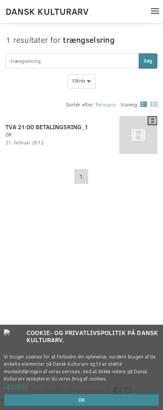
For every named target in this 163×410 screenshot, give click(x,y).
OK (81, 399)
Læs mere (16, 386)
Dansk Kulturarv (47, 11)
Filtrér (79, 81)
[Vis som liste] (142, 103)
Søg (148, 60)
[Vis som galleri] (152, 103)
